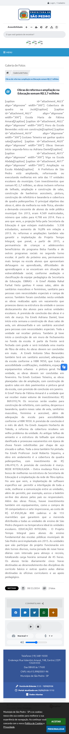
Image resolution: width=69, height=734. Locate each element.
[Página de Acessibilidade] (56, 27)
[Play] (31, 626)
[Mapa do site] (51, 27)
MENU (9, 52)
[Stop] (38, 626)
